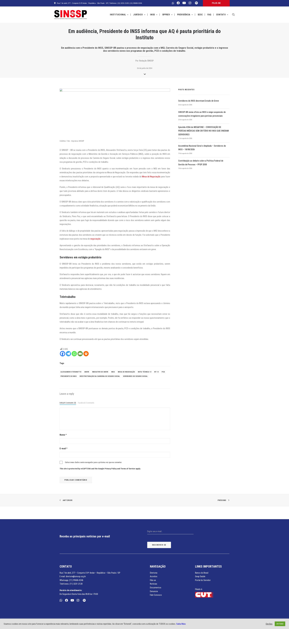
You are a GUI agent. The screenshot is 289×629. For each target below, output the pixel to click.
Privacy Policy (111, 468)
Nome (63, 434)
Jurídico (138, 15)
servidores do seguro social (135, 376)
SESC (200, 15)
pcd (163, 372)
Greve (86, 372)
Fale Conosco (156, 595)
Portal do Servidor (203, 580)
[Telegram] (68, 353)
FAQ (209, 15)
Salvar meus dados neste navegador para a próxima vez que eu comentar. (93, 462)
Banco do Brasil (201, 573)
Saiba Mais (181, 624)
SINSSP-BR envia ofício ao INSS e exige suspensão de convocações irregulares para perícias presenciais (202, 114)
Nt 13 (156, 372)
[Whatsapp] (74, 353)
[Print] (86, 353)
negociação (95, 238)
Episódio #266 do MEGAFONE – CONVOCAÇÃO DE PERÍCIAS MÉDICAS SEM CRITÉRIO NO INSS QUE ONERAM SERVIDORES (203, 131)
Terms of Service (128, 468)
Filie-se (153, 580)
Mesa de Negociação (151, 176)
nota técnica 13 (144, 372)
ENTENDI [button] (280, 624)
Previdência (183, 15)
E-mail (63, 448)
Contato (221, 15)
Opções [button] (269, 624)
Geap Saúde (200, 576)
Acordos (153, 576)
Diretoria (153, 573)
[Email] (80, 353)
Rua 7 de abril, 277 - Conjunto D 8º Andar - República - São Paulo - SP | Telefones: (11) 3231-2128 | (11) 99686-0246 (99, 3)
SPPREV (166, 15)
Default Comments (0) (68, 403)
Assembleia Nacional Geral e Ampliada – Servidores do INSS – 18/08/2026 (202, 148)
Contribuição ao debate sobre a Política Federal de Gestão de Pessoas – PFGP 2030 (200, 163)
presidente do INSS (69, 376)
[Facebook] (62, 353)
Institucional (118, 15)
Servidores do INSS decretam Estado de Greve (198, 101)
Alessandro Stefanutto (71, 372)
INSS (152, 15)
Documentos (155, 587)
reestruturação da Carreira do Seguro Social (100, 376)
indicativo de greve (100, 372)
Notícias (153, 584)
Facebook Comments (86, 403)
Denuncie (154, 591)
